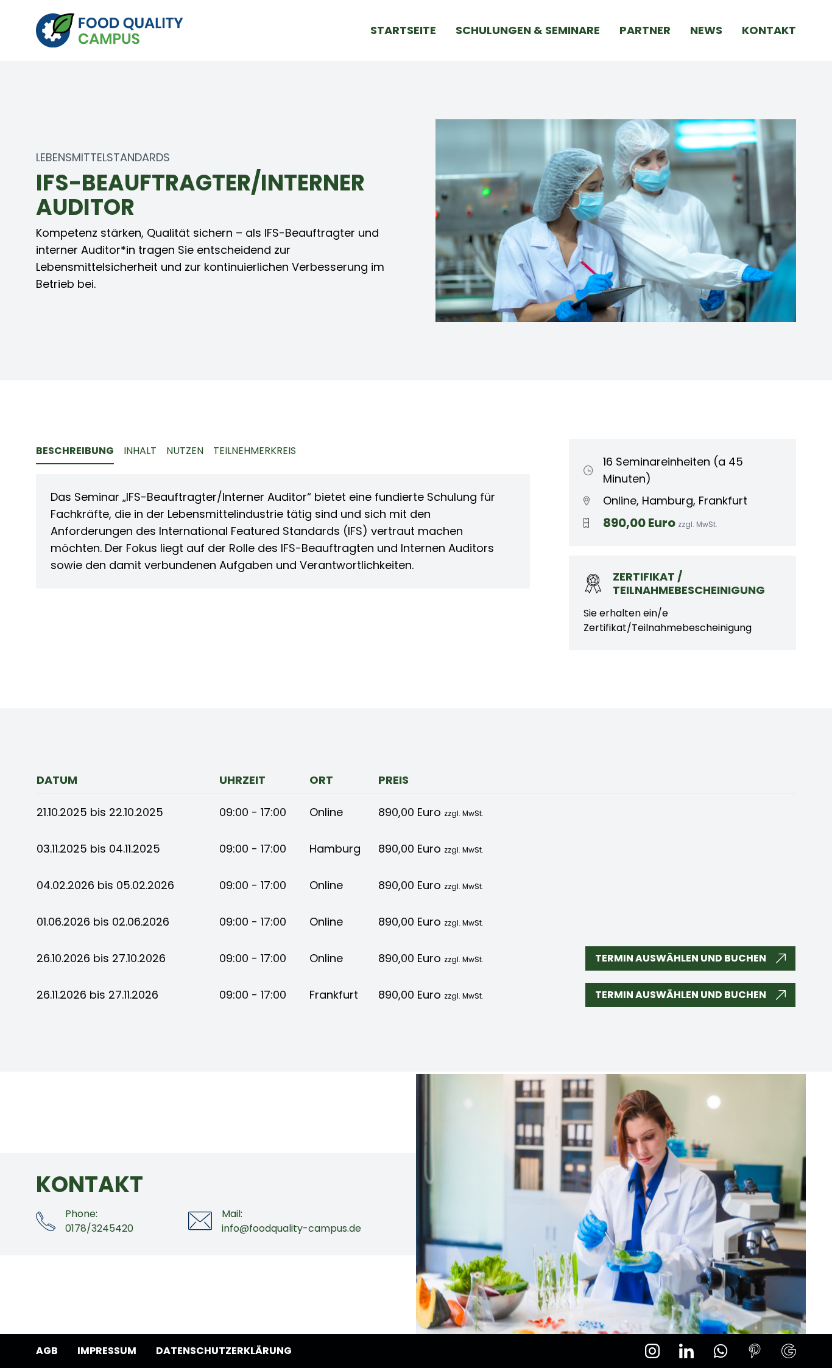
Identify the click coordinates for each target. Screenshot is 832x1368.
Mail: (291, 1221)
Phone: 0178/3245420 (99, 1221)
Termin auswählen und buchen (680, 958)
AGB (47, 1351)
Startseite (403, 30)
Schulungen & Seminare (528, 30)
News (706, 30)
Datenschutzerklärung (224, 1351)
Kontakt (769, 30)
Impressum (106, 1351)
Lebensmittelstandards (103, 157)
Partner (645, 30)
